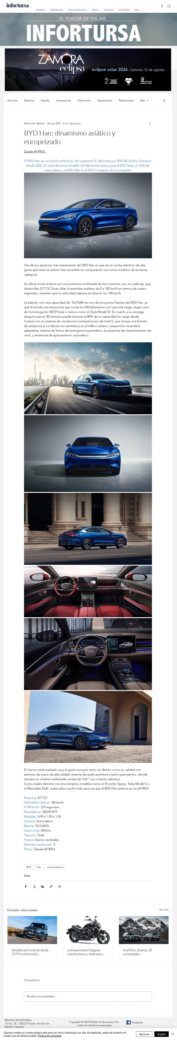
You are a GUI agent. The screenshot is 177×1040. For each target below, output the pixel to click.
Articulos (12, 100)
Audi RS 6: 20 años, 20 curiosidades (137, 952)
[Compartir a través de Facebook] (25, 886)
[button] (164, 100)
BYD (28, 867)
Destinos (29, 100)
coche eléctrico (55, 867)
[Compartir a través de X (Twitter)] (34, 886)
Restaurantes (126, 100)
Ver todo (164, 909)
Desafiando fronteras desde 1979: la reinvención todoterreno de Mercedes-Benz (30, 952)
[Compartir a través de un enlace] (51, 886)
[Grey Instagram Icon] (169, 6)
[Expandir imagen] (88, 378)
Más (142, 100)
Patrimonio (84, 100)
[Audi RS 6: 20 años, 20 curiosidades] (144, 930)
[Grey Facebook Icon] (162, 6)
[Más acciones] (150, 123)
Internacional (63, 100)
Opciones (144, 1034)
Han (39, 867)
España (45, 100)
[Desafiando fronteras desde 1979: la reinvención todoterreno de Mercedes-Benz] (32, 930)
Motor (27, 875)
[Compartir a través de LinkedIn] (42, 886)
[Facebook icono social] (128, 1022)
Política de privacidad (49, 1035)
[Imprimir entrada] (59, 886)
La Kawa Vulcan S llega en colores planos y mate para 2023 (84, 952)
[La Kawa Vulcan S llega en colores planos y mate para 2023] (88, 930)
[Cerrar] (173, 1034)
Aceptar (161, 1034)
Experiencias (105, 100)
